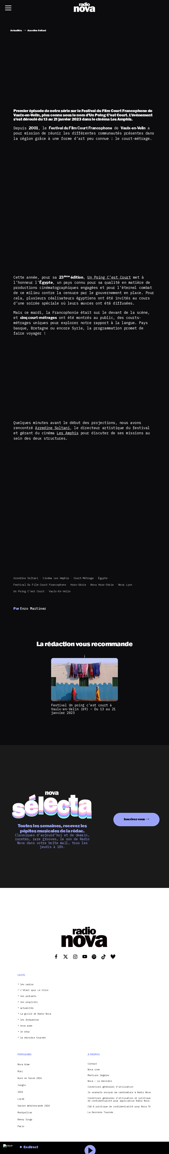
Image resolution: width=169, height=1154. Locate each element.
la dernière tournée (33, 1037)
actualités (27, 1008)
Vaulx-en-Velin (59, 591)
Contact (92, 1063)
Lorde (21, 1098)
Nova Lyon (125, 584)
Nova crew (94, 1069)
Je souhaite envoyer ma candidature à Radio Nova (119, 1092)
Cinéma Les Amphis (56, 578)
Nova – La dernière (100, 1081)
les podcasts (28, 996)
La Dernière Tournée (100, 1112)
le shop (25, 1031)
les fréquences (29, 1019)
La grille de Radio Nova (35, 1014)
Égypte (102, 578)
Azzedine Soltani (52, 427)
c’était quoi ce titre (34, 990)
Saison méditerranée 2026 (34, 1105)
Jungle (22, 1085)
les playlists (29, 1002)
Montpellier (25, 1112)
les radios (27, 984)
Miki (20, 1071)
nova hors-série (102, 584)
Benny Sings (25, 1119)
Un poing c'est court (28, 591)
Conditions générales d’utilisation (110, 1087)
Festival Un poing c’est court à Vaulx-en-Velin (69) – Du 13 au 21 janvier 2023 (83, 709)
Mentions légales (98, 1075)
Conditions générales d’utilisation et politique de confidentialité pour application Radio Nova (119, 1099)
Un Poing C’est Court (109, 277)
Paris (21, 1126)
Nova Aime (24, 1064)
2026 (20, 1091)
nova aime (26, 1025)
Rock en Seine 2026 (30, 1078)
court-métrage (84, 578)
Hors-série (78, 584)
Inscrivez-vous (134, 819)
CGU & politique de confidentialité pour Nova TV (119, 1106)
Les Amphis (67, 433)
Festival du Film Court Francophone (39, 584)
